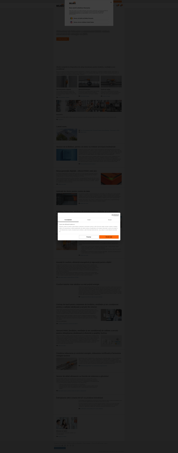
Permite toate (109, 237)
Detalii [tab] (89, 219)
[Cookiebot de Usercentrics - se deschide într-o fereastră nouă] (113, 215)
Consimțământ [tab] (68, 219)
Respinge (88, 237)
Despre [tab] (110, 219)
